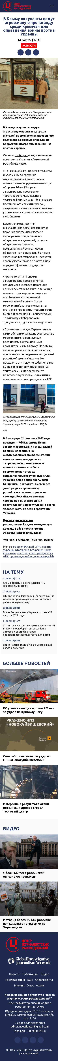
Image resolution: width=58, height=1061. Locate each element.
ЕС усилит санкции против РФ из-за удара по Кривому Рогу (28, 710)
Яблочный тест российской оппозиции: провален (23, 874)
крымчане (9, 553)
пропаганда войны (21, 556)
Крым (47, 549)
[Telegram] (36, 52)
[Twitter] (28, 52)
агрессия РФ (20, 546)
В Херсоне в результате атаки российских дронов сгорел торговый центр (26, 807)
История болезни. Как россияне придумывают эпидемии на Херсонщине (27, 923)
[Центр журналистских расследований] (17, 6)
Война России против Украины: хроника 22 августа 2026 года (27, 614)
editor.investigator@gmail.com (30, 1026)
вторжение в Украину (29, 549)
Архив (40, 985)
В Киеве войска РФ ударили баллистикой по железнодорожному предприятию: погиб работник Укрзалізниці (28, 599)
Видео (11, 828)
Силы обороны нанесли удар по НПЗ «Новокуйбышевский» (24, 584)
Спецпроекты (44, 979)
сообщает (21, 155)
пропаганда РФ (44, 556)
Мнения (19, 985)
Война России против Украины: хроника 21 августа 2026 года (27, 646)
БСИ (30, 979)
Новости (29, 45)
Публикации (30, 974)
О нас (30, 985)
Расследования (15, 979)
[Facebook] (20, 52)
